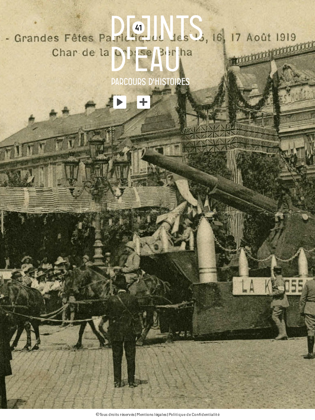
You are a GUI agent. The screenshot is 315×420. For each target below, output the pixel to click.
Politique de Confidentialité (194, 414)
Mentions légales (152, 414)
